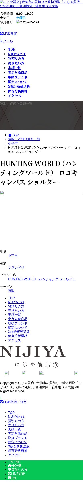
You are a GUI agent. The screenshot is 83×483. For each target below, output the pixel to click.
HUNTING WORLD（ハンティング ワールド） (41, 279)
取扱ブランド (17, 323)
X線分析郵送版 (19, 331)
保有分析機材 (17, 336)
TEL (14, 478)
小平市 (13, 255)
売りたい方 (16, 310)
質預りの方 (16, 306)
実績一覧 (14, 314)
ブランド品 (16, 267)
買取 (11, 291)
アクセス (14, 340)
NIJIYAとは (16, 302)
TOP (11, 298)
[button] (41, 33)
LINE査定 (18, 474)
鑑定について (17, 327)
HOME (16, 465)
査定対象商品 (17, 319)
